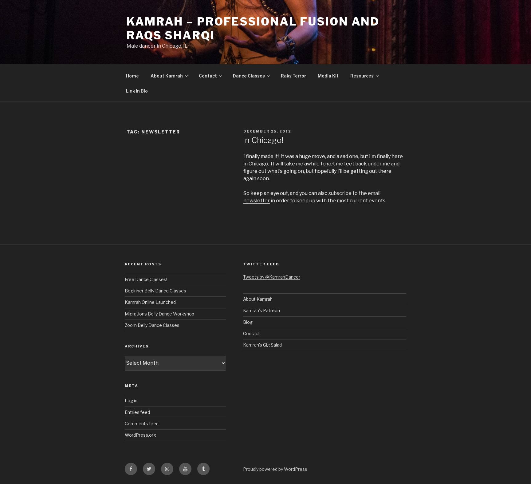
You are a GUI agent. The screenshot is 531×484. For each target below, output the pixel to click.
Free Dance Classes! (146, 279)
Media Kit (328, 75)
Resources (362, 75)
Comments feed (142, 423)
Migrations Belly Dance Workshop (159, 313)
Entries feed (137, 412)
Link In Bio (137, 90)
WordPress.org (140, 435)
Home (132, 75)
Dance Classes (249, 75)
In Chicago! (263, 140)
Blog (248, 322)
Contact (208, 75)
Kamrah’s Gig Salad (262, 344)
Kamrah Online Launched (150, 302)
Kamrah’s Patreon (261, 310)
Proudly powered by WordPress (275, 469)
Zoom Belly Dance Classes (152, 325)
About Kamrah (167, 75)
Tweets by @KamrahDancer (271, 277)
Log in (131, 400)
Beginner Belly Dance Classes (155, 290)
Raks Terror (293, 75)
